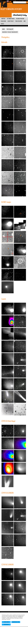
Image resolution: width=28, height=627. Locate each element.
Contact (2, 24)
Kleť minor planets (11, 19)
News (3, 29)
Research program (20, 19)
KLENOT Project (11, 21)
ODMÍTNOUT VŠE (15, 621)
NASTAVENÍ (6, 624)
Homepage (3, 19)
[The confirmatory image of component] (20, 262)
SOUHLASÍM (6, 621)
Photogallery (10, 29)
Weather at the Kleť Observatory (10, 32)
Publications (3, 21)
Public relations (18, 21)
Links (25, 21)
